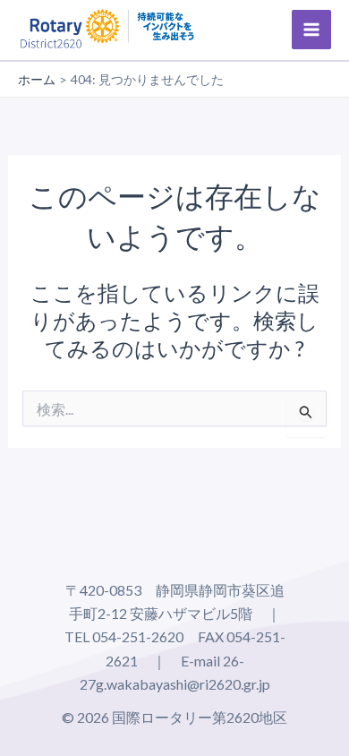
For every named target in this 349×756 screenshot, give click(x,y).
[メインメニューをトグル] (311, 29)
